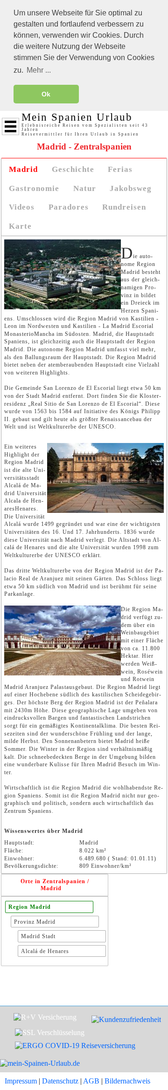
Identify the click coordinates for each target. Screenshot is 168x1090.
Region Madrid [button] (29, 907)
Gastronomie (34, 188)
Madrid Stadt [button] (38, 936)
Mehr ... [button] (39, 70)
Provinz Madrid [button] (35, 922)
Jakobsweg (131, 188)
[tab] (23, 169)
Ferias (120, 169)
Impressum (21, 1081)
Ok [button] (46, 94)
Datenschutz (60, 1081)
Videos (22, 207)
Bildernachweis (127, 1081)
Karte (20, 226)
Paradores (69, 207)
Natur (84, 188)
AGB (91, 1081)
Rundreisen (124, 207)
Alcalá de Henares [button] (45, 951)
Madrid (23, 169)
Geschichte (73, 169)
